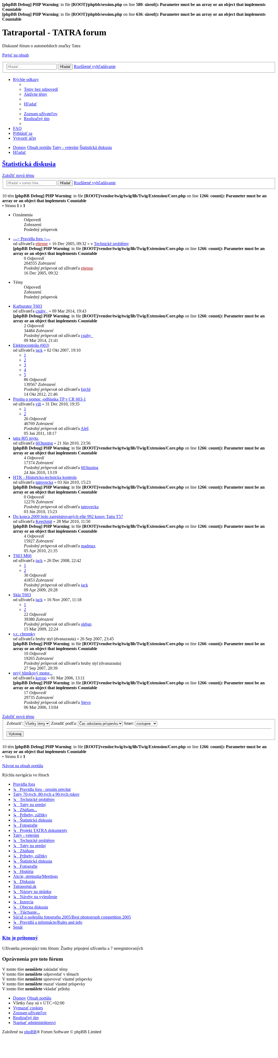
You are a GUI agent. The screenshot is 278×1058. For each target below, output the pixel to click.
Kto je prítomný (20, 938)
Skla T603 (22, 594)
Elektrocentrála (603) (31, 345)
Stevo (86, 702)
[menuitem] (41, 89)
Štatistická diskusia (29, 163)
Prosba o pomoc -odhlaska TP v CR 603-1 (49, 399)
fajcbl (85, 389)
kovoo (41, 678)
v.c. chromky (24, 634)
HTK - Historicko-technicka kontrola (45, 477)
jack (39, 350)
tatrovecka (44, 482)
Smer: (129, 723)
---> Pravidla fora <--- (31, 238)
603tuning (44, 443)
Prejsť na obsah (15, 55)
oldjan (86, 624)
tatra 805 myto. (26, 438)
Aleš (85, 428)
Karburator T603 (27, 306)
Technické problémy (111, 243)
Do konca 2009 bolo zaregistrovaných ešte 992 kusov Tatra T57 (68, 516)
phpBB (30, 1031)
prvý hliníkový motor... (32, 673)
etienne (42, 243)
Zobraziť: (15, 723)
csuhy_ (42, 311)
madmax (88, 546)
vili (38, 404)
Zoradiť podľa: (64, 723)
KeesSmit (44, 521)
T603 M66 (22, 555)
